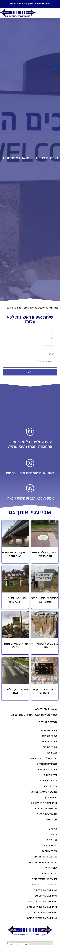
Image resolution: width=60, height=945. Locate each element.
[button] (56, 13)
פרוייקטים (42, 307)
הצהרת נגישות (47, 722)
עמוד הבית (53, 307)
